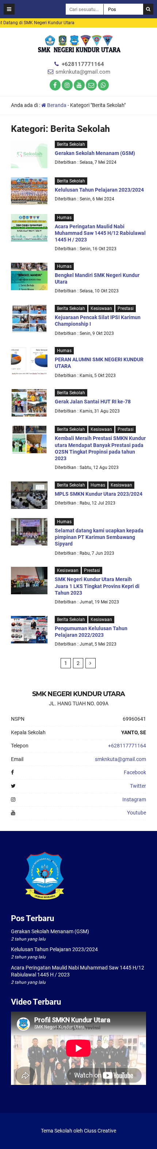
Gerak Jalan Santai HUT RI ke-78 (93, 401)
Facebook (135, 772)
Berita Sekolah (71, 144)
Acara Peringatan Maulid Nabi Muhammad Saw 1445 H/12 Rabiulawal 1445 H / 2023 (100, 233)
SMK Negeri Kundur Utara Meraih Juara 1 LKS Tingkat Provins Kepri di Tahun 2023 (97, 585)
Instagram (134, 799)
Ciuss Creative (100, 1131)
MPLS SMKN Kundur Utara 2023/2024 (98, 494)
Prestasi (126, 308)
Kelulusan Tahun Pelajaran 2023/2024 (99, 190)
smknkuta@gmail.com (82, 72)
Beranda (56, 105)
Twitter (138, 786)
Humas (64, 217)
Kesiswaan (101, 308)
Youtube (136, 813)
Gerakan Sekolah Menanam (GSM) (95, 153)
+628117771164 (83, 64)
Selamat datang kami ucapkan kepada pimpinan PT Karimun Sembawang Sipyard (99, 537)
